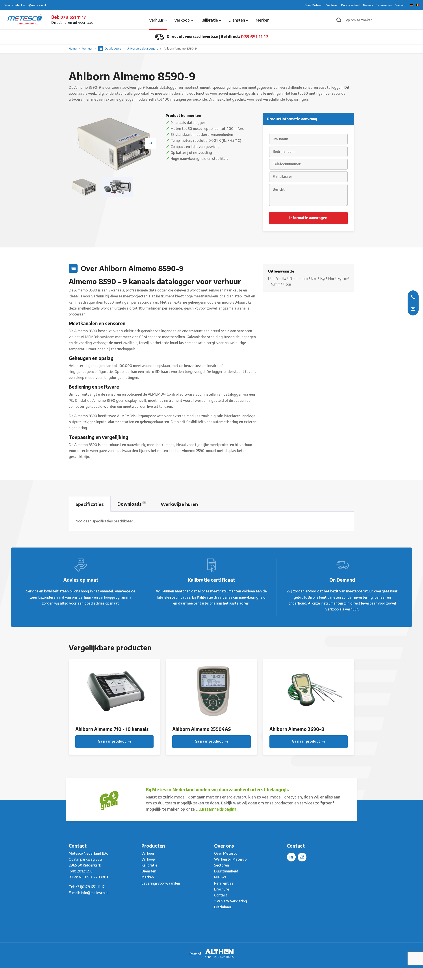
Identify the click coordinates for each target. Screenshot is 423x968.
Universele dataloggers (143, 48)
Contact (400, 5)
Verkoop (182, 19)
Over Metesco (313, 5)
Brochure (221, 889)
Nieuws (368, 5)
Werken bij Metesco (230, 859)
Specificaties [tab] (90, 504)
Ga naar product (112, 741)
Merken (262, 19)
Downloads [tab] (131, 504)
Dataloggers (113, 48)
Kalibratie (209, 19)
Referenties (384, 5)
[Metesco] (25, 19)
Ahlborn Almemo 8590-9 (180, 48)
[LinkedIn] (291, 857)
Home (73, 48)
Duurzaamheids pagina (216, 808)
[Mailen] (413, 309)
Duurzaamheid (350, 5)
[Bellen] (413, 297)
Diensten (237, 19)
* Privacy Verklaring (230, 901)
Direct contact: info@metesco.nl (25, 5)
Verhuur (156, 19)
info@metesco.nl (94, 893)
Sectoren (332, 5)
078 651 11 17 (73, 17)
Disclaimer (223, 907)
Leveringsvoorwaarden (160, 883)
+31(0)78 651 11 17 (90, 887)
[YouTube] (302, 857)
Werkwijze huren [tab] (179, 504)
